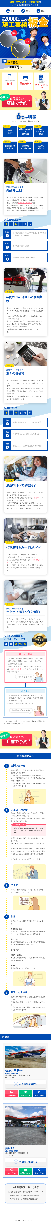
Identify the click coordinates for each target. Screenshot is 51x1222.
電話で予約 (39, 1095)
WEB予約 (12, 1095)
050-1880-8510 (11, 1151)
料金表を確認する (28, 1084)
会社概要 (17, 1220)
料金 (43, 11)
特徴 (13, 11)
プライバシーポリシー (29, 1220)
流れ (28, 11)
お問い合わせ (25, 1095)
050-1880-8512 (11, 1073)
